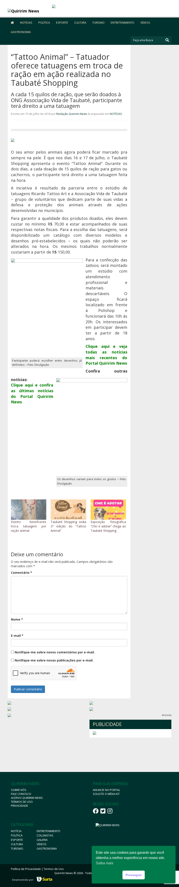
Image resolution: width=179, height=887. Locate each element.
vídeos (41, 844)
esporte (17, 840)
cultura (17, 844)
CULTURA (80, 22)
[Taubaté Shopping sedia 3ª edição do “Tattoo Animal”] (68, 509)
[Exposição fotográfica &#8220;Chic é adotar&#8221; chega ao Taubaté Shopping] (108, 509)
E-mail (17, 635)
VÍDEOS (145, 22)
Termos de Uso (22, 802)
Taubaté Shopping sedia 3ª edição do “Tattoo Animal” (68, 526)
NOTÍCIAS (26, 22)
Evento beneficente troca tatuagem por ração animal (28, 526)
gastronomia (47, 848)
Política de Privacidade (26, 869)
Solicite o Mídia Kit (106, 794)
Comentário (21, 572)
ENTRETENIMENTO (122, 22)
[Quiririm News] (28, 10)
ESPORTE (62, 22)
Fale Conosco (21, 794)
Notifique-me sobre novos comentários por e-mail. (55, 652)
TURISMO (98, 22)
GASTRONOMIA (21, 32)
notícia (16, 831)
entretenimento (48, 831)
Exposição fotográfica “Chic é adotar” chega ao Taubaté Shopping (108, 526)
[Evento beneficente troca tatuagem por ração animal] (28, 509)
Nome (17, 619)
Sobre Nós (18, 790)
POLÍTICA (44, 22)
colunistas (45, 835)
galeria (42, 840)
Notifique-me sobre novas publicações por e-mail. (54, 660)
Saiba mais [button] (104, 863)
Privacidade (19, 806)
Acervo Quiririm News (27, 798)
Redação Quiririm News (71, 114)
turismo (17, 848)
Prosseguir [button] (134, 875)
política (16, 835)
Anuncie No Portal (106, 790)
